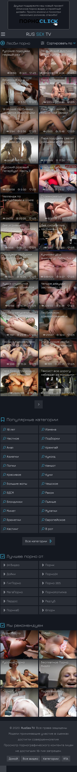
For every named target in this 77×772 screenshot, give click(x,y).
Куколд (50, 456)
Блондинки (14, 501)
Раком (49, 492)
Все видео (30, 758)
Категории (51, 758)
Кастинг (12, 528)
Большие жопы (17, 483)
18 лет (11, 429)
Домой (13, 758)
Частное (13, 438)
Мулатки (51, 510)
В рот (49, 528)
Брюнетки (14, 519)
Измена (50, 429)
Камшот (50, 465)
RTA (65, 758)
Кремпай (51, 447)
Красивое (14, 474)
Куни (49, 474)
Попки (11, 465)
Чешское (51, 483)
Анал (10, 447)
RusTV (38, 34)
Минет (11, 510)
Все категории (36, 541)
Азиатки (13, 456)
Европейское (55, 519)
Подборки (52, 438)
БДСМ (10, 492)
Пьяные (50, 501)
